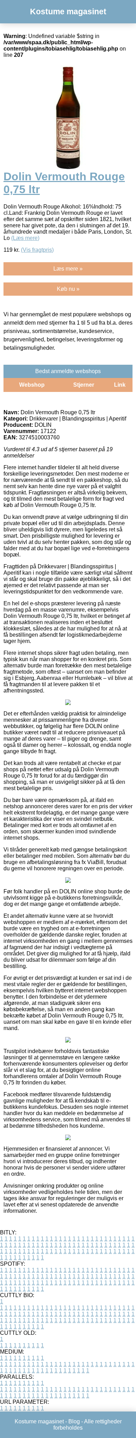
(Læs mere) (25, 238)
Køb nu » (68, 289)
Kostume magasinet (68, 11)
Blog (74, 1421)
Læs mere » (68, 269)
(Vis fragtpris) (37, 250)
